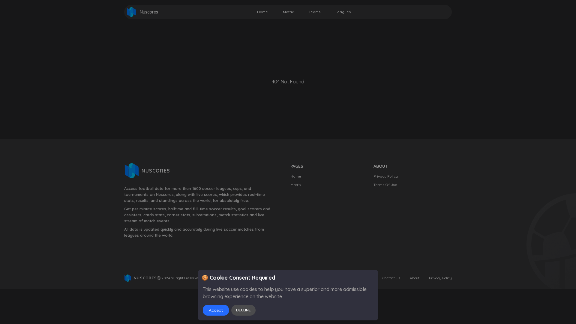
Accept (216, 310)
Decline (243, 310)
